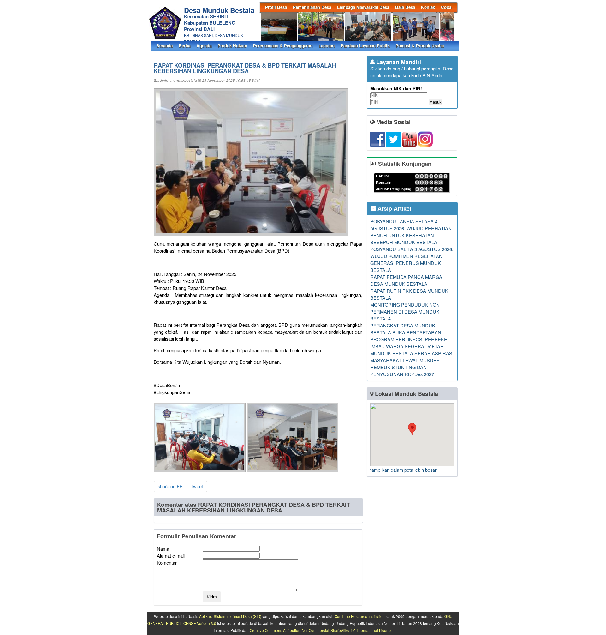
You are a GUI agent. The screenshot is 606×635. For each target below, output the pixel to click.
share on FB (170, 486)
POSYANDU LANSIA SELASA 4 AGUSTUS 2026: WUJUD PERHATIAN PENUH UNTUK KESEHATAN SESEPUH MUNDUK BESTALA (411, 231)
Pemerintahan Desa (312, 7)
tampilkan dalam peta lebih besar (403, 469)
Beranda (164, 46)
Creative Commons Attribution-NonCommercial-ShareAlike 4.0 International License (321, 630)
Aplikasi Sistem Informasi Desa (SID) (230, 616)
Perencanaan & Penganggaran (282, 46)
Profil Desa (276, 7)
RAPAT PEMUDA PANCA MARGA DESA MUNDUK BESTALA (406, 280)
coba (446, 7)
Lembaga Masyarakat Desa (363, 7)
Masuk (435, 102)
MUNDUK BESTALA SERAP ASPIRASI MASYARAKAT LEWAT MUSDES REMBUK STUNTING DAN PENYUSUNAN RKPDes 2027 (412, 363)
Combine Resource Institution (360, 616)
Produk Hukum (232, 46)
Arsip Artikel (393, 208)
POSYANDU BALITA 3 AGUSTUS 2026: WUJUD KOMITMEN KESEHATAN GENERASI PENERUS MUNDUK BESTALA (411, 259)
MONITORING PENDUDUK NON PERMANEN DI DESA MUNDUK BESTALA (405, 311)
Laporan (326, 46)
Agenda (203, 46)
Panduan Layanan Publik (365, 46)
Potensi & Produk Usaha (419, 46)
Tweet (197, 486)
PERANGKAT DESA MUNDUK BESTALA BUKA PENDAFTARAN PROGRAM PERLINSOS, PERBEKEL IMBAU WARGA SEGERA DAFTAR (410, 336)
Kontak (428, 7)
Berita (184, 46)
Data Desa (405, 7)
